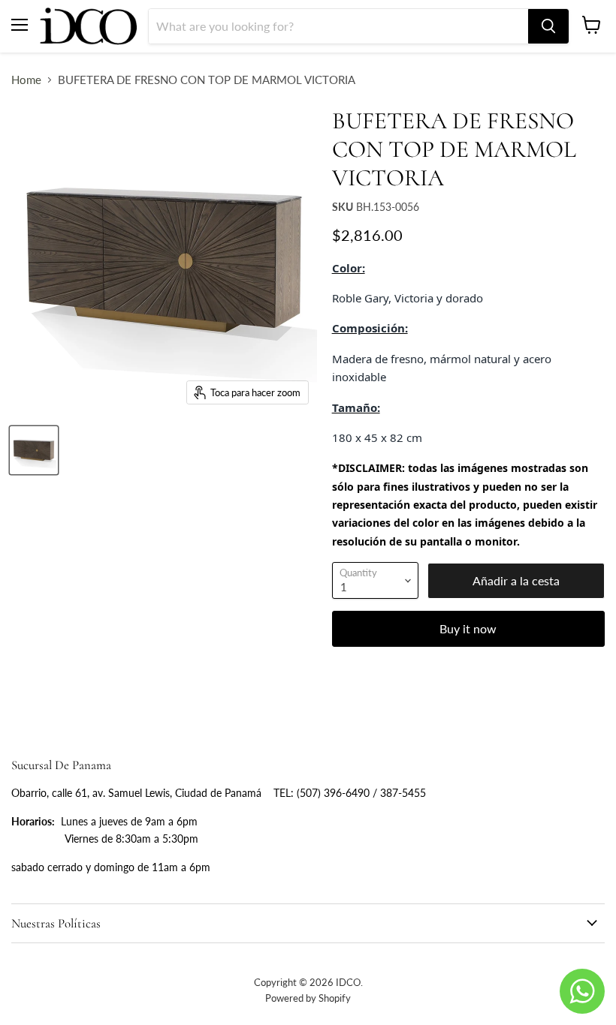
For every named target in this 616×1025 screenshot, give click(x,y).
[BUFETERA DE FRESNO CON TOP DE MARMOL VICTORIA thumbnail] (34, 450)
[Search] (548, 26)
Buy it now (468, 628)
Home (26, 80)
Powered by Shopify (308, 998)
